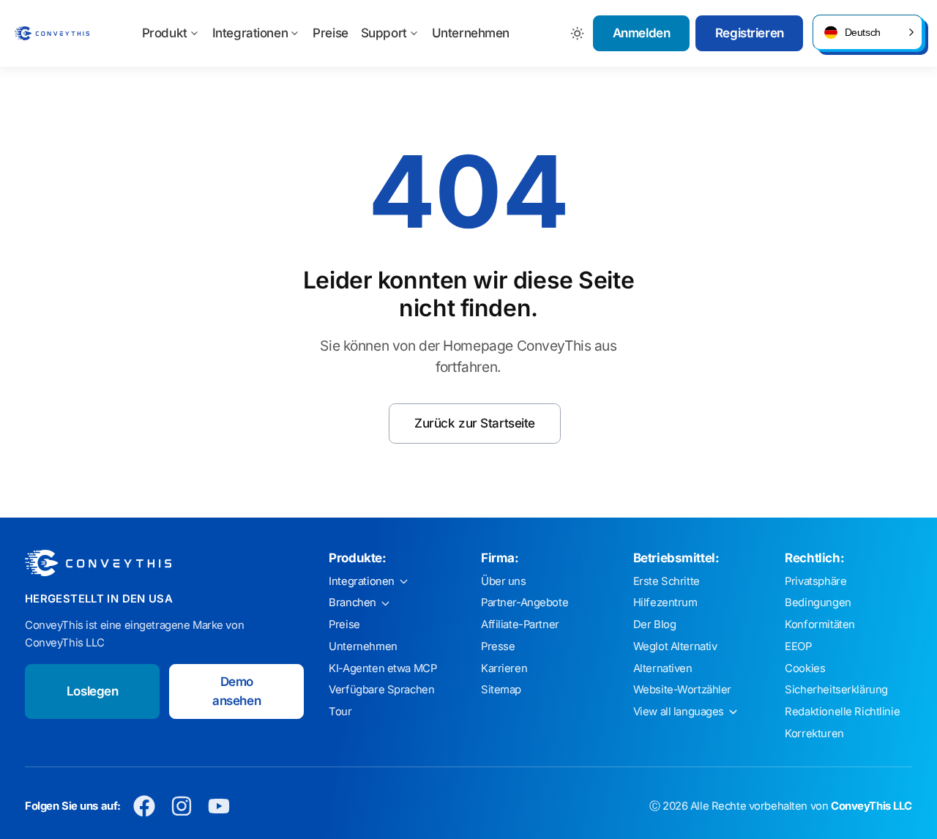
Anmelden (642, 33)
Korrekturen (814, 733)
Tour (340, 711)
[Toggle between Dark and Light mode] (578, 33)
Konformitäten (819, 624)
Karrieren (504, 668)
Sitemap (501, 689)
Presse (498, 646)
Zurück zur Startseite (474, 423)
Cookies (805, 668)
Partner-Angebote (524, 602)
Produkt (164, 33)
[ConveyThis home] (52, 33)
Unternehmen (470, 33)
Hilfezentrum (665, 602)
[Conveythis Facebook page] (144, 806)
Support (384, 33)
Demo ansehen (236, 691)
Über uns (503, 581)
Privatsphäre (815, 581)
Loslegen (93, 691)
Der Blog (654, 624)
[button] (867, 32)
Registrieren (749, 33)
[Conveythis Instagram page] (182, 806)
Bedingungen (818, 602)
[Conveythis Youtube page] (219, 806)
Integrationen (250, 33)
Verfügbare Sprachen (381, 689)
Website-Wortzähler (682, 689)
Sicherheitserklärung (836, 689)
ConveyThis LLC (871, 806)
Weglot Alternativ (675, 646)
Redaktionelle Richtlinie (842, 711)
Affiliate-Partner (520, 624)
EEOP (798, 646)
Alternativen (663, 668)
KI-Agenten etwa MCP (382, 668)
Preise (330, 33)
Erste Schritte (666, 581)
